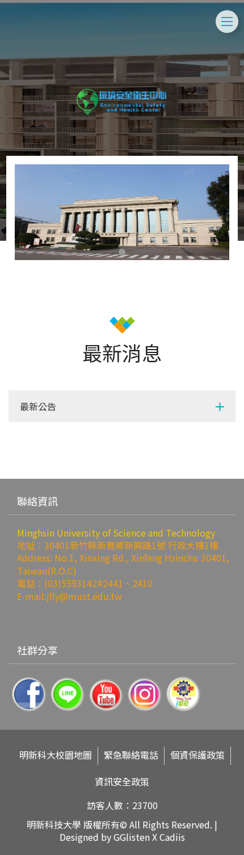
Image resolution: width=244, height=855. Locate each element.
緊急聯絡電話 (131, 755)
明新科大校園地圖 (55, 755)
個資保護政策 (197, 755)
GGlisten (131, 837)
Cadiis (172, 837)
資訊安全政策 (122, 781)
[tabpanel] (122, 212)
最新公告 (38, 406)
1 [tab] (122, 252)
